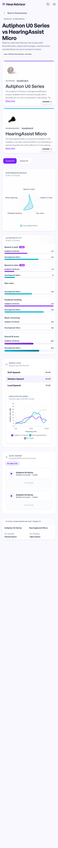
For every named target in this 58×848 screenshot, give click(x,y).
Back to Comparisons (17, 13)
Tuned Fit (9, 161)
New (22, 247)
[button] (48, 4)
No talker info (12, 463)
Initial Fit (24, 161)
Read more (10, 101)
